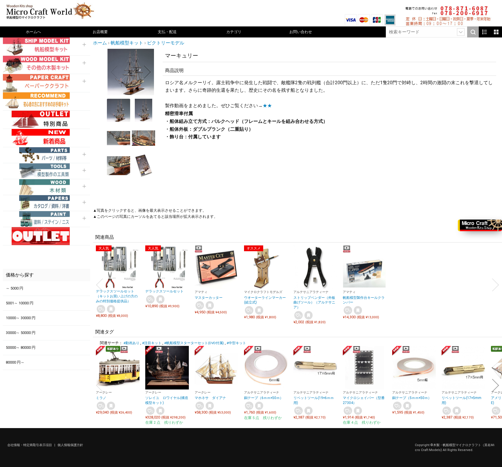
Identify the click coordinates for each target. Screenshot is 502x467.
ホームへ (33, 32)
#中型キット (236, 343)
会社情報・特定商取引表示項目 (30, 445)
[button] (113, 72)
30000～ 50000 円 (20, 333)
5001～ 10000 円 (19, 303)
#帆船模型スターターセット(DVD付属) (194, 343)
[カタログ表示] (496, 31)
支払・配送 (167, 32)
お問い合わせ (300, 32)
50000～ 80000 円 (20, 347)
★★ (267, 105)
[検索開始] (473, 31)
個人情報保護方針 (70, 445)
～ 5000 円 (14, 288)
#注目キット (152, 343)
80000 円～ (15, 362)
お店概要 (100, 32)
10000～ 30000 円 (20, 318)
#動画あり (131, 343)
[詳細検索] (461, 32)
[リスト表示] (484, 31)
